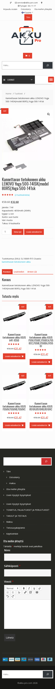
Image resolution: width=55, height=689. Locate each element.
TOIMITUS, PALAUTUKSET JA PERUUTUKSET (27, 510)
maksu (12, 483)
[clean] (39, 588)
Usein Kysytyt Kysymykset (18, 495)
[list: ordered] (7, 592)
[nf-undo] (7, 596)
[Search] (47, 65)
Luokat (11, 79)
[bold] (23, 588)
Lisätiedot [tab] (19, 271)
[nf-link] (25, 592)
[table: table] (37, 592)
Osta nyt (17, 232)
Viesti (8, 581)
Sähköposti (12, 566)
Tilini (28, 17)
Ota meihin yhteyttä (43, 9)
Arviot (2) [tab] (32, 271)
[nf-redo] (13, 596)
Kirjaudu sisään (10, 9)
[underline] (34, 588)
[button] (51, 79)
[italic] (29, 588)
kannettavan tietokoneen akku (16, 261)
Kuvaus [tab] (7, 271)
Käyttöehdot (12, 533)
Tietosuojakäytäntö (15, 527)
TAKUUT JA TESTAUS (16, 515)
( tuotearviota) (22, 195)
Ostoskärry (26, 9)
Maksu (9, 521)
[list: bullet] (13, 592)
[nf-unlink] (30, 592)
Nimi (7, 550)
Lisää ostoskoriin (34, 232)
